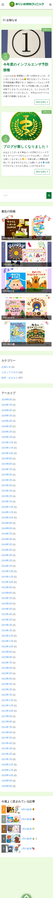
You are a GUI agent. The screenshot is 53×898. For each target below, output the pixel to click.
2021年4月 (6, 743)
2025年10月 (7, 453)
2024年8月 (6, 528)
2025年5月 (6, 480)
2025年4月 (6, 485)
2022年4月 (6, 678)
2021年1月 (6, 759)
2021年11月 (7, 705)
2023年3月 (6, 619)
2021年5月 (6, 737)
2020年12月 (7, 764)
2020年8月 (6, 786)
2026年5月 (6, 415)
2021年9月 (6, 716)
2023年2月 (6, 625)
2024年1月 (6, 566)
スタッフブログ (9, 372)
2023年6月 (6, 603)
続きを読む (41, 102)
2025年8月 (6, 464)
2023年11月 (7, 576)
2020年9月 (6, 780)
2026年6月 (6, 410)
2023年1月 (6, 630)
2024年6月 (6, 539)
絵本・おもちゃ (9, 377)
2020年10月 (7, 775)
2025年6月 (6, 474)
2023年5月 (6, 609)
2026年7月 (6, 405)
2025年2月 (6, 496)
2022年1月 (6, 694)
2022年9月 (6, 652)
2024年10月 (7, 517)
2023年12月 (7, 571)
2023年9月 (6, 587)
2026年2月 (6, 431)
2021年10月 (7, 711)
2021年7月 (6, 727)
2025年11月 (7, 447)
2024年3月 (6, 555)
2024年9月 (6, 523)
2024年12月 (7, 507)
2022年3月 (6, 684)
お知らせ (46, 30)
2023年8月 (6, 593)
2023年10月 (7, 582)
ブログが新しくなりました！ (26, 146)
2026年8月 (6, 399)
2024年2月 (6, 560)
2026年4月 (6, 421)
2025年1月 (6, 501)
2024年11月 (7, 512)
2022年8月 (6, 657)
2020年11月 (7, 770)
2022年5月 (6, 673)
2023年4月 (6, 614)
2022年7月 (6, 662)
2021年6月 (6, 732)
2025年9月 (6, 458)
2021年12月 (7, 700)
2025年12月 (7, 442)
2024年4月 (6, 550)
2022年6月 (6, 668)
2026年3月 (6, 426)
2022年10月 (7, 646)
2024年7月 (6, 533)
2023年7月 (6, 598)
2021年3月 (6, 748)
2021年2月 (6, 754)
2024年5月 (6, 544)
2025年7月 (6, 469)
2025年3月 (6, 490)
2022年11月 (7, 641)
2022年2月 (6, 689)
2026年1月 (6, 437)
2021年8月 (6, 721)
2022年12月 (7, 635)
